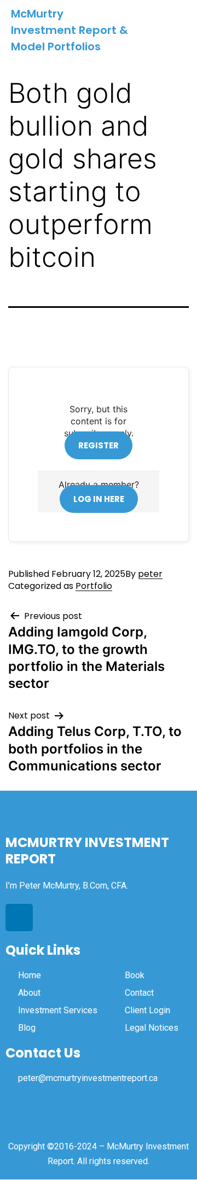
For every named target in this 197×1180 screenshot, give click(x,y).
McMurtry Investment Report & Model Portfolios (69, 30)
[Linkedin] (19, 917)
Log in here (98, 499)
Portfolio (94, 586)
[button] (176, 30)
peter (150, 574)
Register (98, 445)
